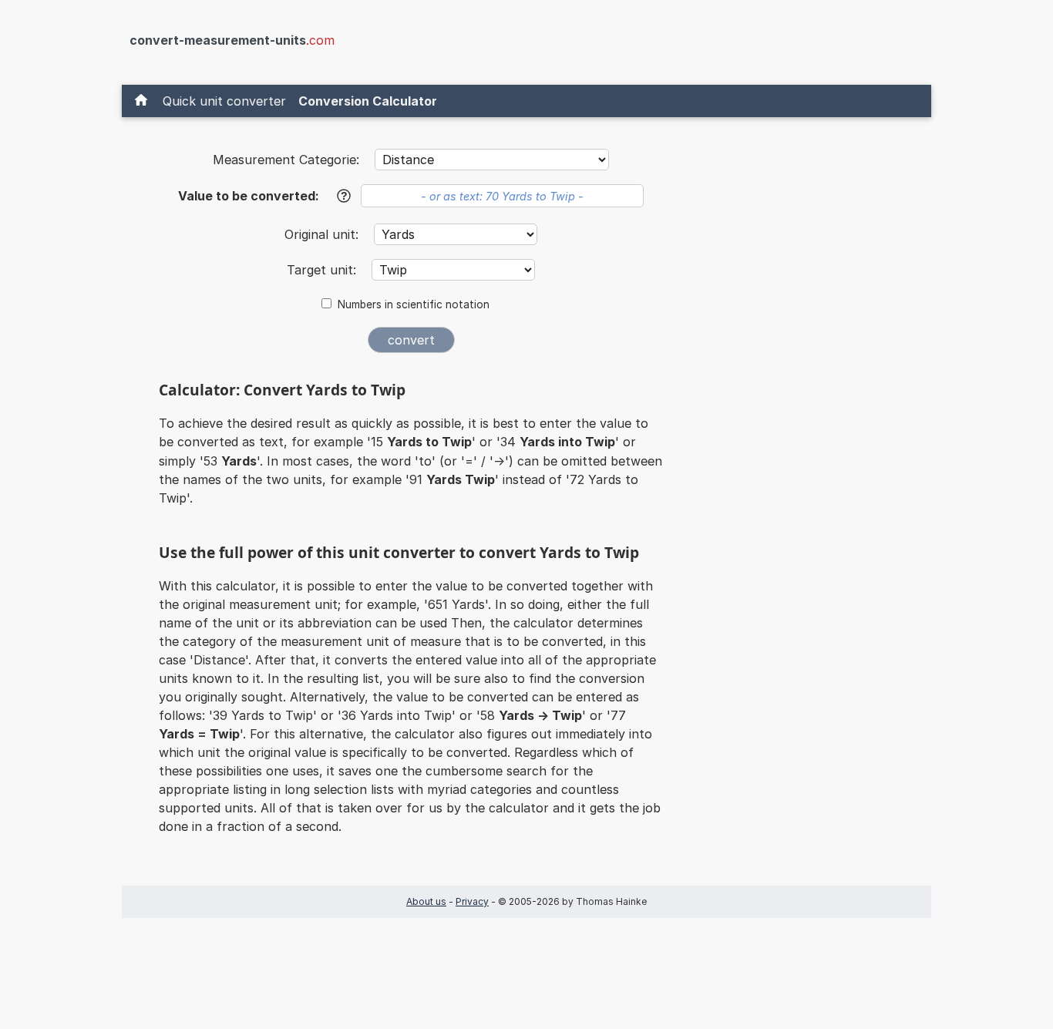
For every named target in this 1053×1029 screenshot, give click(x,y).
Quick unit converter (224, 101)
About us (426, 901)
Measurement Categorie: (286, 159)
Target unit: (323, 269)
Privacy (472, 901)
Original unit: (323, 234)
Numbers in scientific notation (413, 304)
